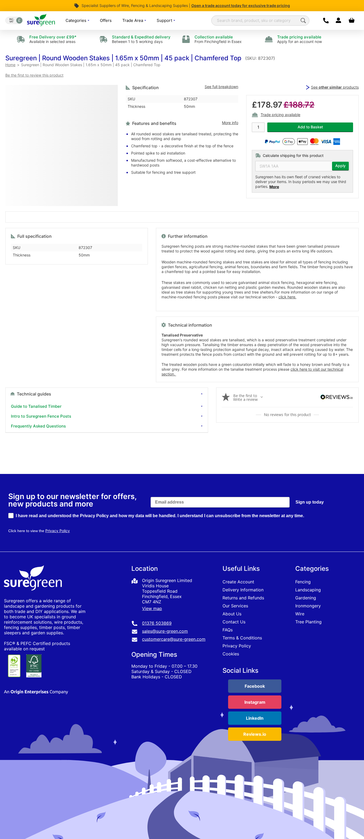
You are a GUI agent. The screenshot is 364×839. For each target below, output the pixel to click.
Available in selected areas (52, 39)
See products (335, 87)
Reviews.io (254, 734)
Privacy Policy (237, 645)
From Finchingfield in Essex (218, 39)
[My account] (338, 20)
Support (165, 20)
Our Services (235, 605)
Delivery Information (243, 589)
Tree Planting (308, 621)
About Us (232, 613)
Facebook (255, 686)
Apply (340, 166)
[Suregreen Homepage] (33, 595)
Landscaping (308, 589)
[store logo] (41, 20)
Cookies (231, 653)
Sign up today (310, 502)
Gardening (305, 597)
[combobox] (260, 20)
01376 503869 (157, 623)
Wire (299, 613)
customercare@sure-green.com (173, 639)
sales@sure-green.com (165, 631)
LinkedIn (255, 718)
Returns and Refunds (243, 597)
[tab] (107, 410)
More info (230, 123)
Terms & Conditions (242, 637)
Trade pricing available (280, 115)
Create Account (238, 581)
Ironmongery (308, 605)
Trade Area (133, 20)
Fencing (303, 581)
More (274, 186)
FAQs (228, 629)
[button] (123, 58)
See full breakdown (221, 87)
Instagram (254, 702)
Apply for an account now (299, 39)
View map (152, 608)
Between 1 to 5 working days (141, 39)
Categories (76, 20)
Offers (106, 20)
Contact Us (234, 621)
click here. (287, 297)
